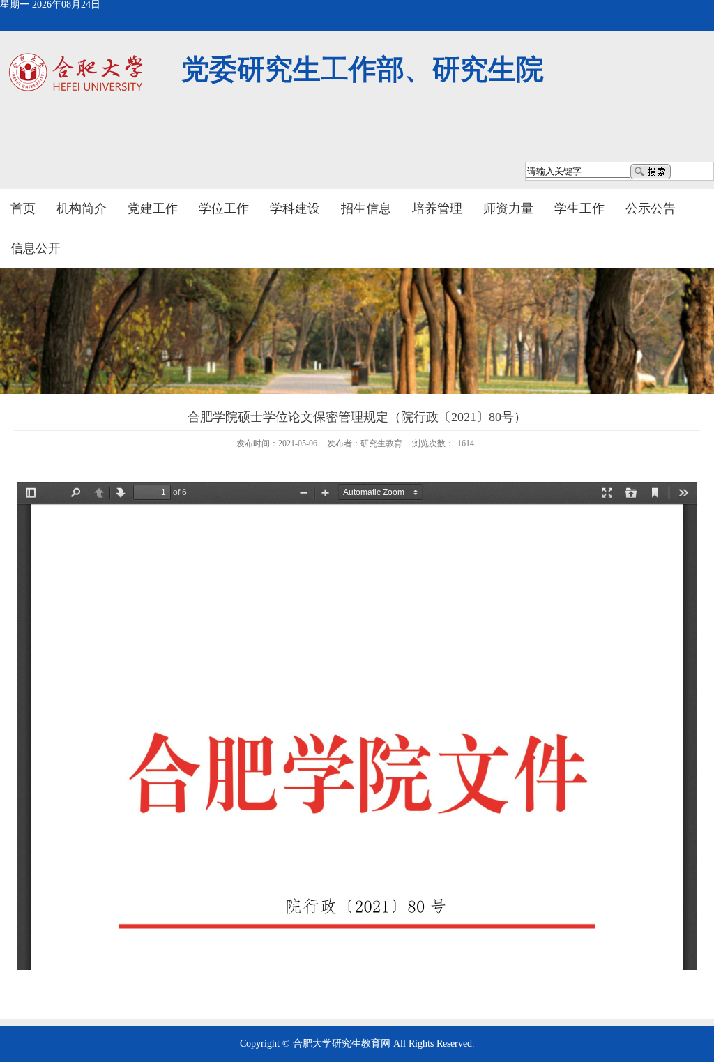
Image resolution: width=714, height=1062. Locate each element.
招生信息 (366, 208)
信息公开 (35, 248)
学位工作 (224, 208)
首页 (23, 208)
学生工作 (579, 208)
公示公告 (650, 208)
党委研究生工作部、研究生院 (362, 69)
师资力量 (508, 208)
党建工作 (153, 208)
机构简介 (81, 208)
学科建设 (295, 208)
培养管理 (437, 208)
